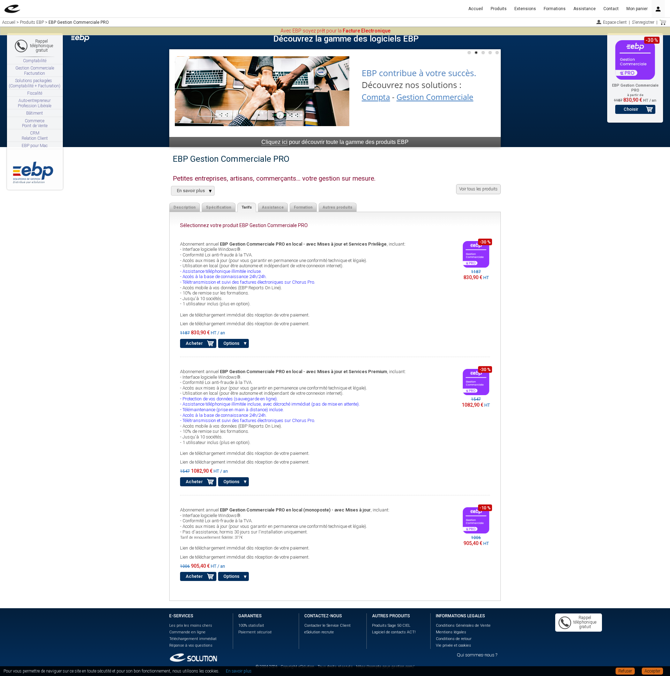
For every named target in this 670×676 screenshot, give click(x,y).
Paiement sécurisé (255, 632)
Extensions (525, 8)
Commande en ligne (187, 632)
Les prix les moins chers (190, 625)
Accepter (652, 671)
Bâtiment (34, 113)
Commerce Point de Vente (34, 123)
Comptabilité (34, 60)
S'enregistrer (643, 22)
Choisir (631, 109)
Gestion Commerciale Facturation (34, 70)
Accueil (475, 8)
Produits (499, 8)
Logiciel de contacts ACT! (394, 632)
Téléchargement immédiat (193, 639)
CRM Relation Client (35, 135)
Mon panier (637, 8)
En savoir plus (239, 671)
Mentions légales (451, 632)
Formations (555, 8)
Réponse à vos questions (191, 645)
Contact (611, 8)
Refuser (625, 671)
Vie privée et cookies (453, 645)
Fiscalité (34, 93)
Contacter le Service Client (327, 625)
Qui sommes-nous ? (477, 654)
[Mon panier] (663, 22)
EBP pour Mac (35, 145)
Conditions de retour (453, 639)
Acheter (194, 343)
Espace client (615, 22)
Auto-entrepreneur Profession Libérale (34, 103)
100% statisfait (251, 625)
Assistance (584, 8)
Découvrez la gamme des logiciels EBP (346, 39)
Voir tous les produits (478, 189)
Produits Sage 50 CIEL (391, 625)
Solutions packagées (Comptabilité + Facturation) (34, 83)
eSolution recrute (319, 632)
